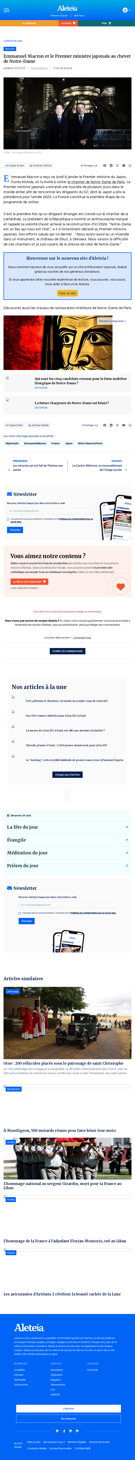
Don (53, 1389)
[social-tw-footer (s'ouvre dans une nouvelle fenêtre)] (70, 1431)
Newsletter (57, 1369)
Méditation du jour (27, 853)
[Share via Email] (123, 165)
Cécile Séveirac (39, 68)
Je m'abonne (29, 23)
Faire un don (67, 293)
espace (11, 1252)
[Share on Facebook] (104, 165)
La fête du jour (22, 827)
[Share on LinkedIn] (111, 165)
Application (57, 1374)
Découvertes (21, 1384)
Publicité (55, 1394)
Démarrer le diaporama (111, 321)
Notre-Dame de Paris (90, 443)
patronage (12, 991)
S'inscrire (15, 530)
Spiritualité (20, 1379)
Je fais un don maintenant (27, 581)
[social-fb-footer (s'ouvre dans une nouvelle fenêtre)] (64, 1431)
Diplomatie (12, 443)
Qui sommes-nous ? (54, 1442)
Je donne (66, 23)
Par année (92, 1369)
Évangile (16, 840)
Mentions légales (77, 1442)
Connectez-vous (82, 637)
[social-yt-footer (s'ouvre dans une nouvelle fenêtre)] (57, 1431)
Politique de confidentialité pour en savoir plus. (93, 912)
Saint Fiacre (79, 15)
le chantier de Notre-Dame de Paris (96, 182)
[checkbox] (8, 519)
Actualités (19, 1369)
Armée (10, 1142)
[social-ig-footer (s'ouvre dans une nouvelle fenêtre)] (77, 1431)
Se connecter (68, 1418)
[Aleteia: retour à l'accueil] (67, 8)
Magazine (56, 1379)
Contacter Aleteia (36, 1448)
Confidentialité (83, 1448)
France (56, 443)
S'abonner (68, 1408)
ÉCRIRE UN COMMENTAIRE (68, 651)
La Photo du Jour (13, 40)
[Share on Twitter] (117, 165)
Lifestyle (18, 1374)
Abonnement (58, 1384)
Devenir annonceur (99, 1442)
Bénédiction (13, 1089)
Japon (68, 443)
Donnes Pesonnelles (60, 1448)
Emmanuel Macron (35, 443)
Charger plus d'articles (67, 774)
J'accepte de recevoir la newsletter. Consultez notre (52, 520)
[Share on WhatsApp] (130, 165)
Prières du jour (22, 865)
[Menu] (25, 10)
